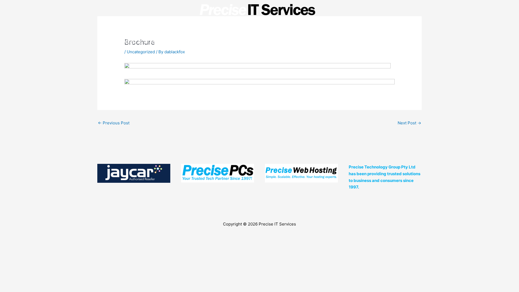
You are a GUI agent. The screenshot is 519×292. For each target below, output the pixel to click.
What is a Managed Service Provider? (175, 41)
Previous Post (113, 122)
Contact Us (381, 41)
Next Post (409, 122)
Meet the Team (332, 41)
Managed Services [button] (266, 41)
